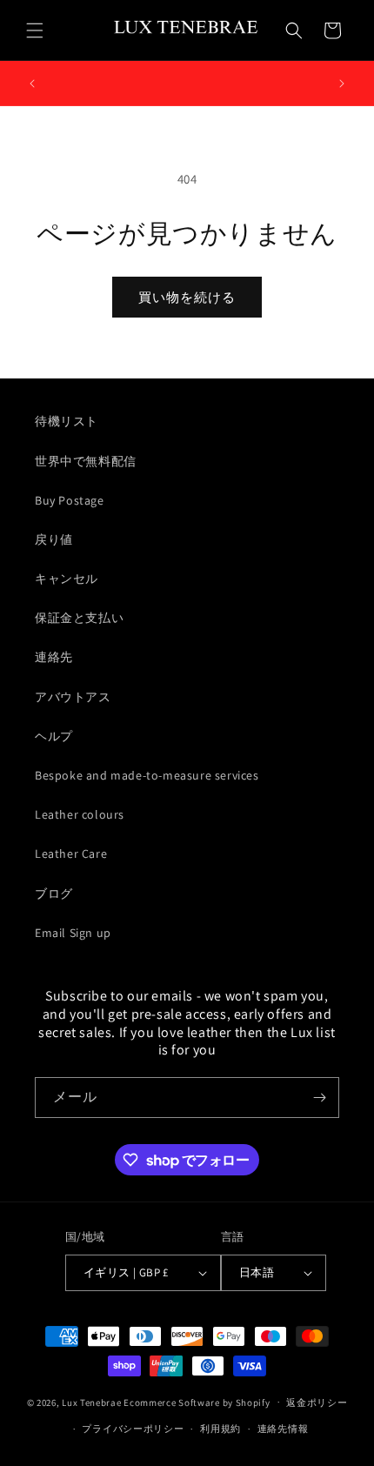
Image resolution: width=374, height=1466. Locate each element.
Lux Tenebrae (91, 1402)
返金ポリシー (316, 1402)
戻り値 (54, 539)
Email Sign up (73, 933)
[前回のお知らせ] (32, 83)
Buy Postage (69, 500)
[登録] (319, 1097)
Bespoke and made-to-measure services (147, 775)
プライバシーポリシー (133, 1428)
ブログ (54, 893)
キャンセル (66, 578)
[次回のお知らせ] (342, 83)
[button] (35, 30)
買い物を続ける (187, 297)
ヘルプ (54, 736)
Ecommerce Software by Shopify (197, 1402)
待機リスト (66, 421)
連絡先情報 (283, 1428)
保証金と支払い (79, 618)
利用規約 (220, 1428)
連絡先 (54, 657)
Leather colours (79, 814)
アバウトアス (73, 697)
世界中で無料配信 (86, 461)
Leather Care (71, 853)
